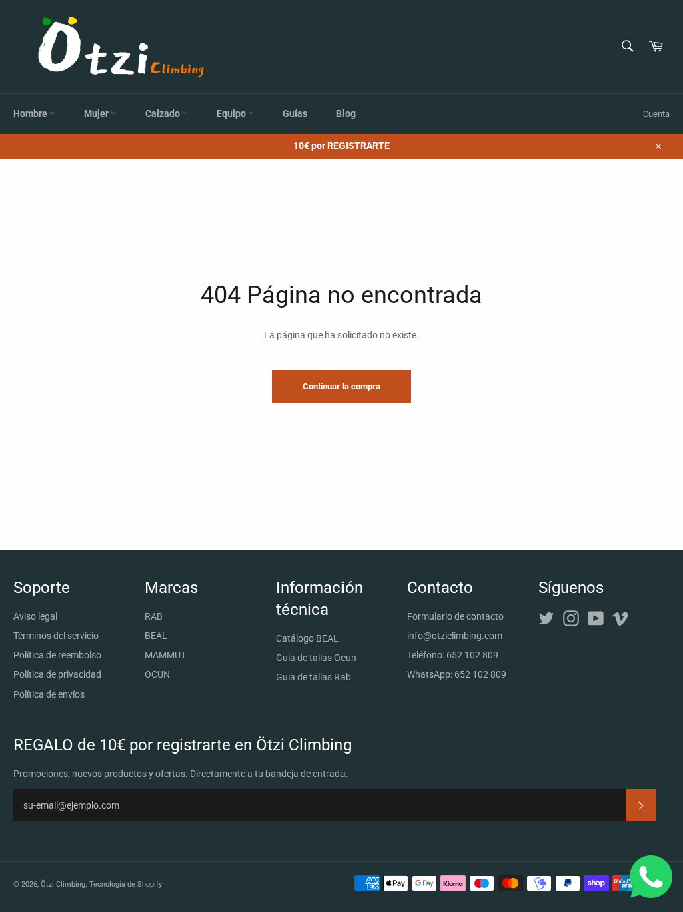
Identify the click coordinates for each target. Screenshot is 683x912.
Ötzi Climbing (63, 884)
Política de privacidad (57, 674)
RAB (154, 616)
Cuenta (656, 114)
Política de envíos (49, 694)
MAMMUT (165, 655)
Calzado (163, 113)
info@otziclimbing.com (454, 635)
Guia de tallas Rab (313, 677)
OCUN (157, 674)
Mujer (97, 113)
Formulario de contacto (455, 616)
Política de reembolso (57, 655)
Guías (295, 113)
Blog (346, 113)
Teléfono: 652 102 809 (452, 655)
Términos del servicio (56, 635)
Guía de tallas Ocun (316, 657)
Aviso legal (35, 616)
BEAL (156, 635)
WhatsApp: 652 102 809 (456, 674)
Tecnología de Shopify (125, 884)
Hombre (31, 113)
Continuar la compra (341, 386)
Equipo (232, 113)
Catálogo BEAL (307, 638)
